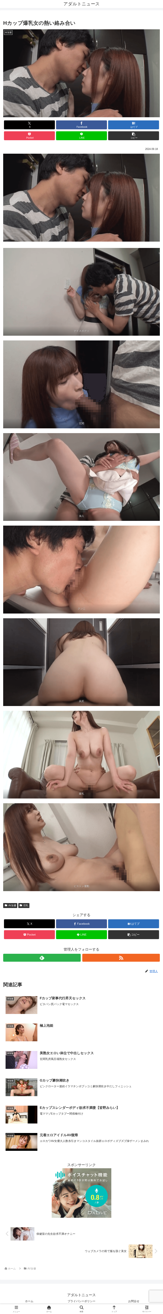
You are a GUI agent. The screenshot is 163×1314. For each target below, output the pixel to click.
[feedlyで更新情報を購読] (42, 958)
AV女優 (12, 905)
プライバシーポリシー (81, 1301)
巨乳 (25, 905)
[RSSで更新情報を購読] (121, 958)
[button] (133, 135)
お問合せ (133, 1301)
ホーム (29, 1301)
